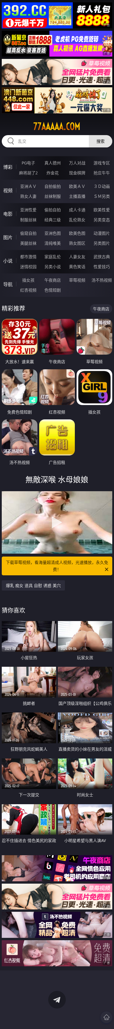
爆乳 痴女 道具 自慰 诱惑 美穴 (33, 585)
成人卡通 (77, 209)
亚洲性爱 (28, 209)
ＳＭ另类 (102, 196)
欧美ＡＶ (77, 186)
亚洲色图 (52, 233)
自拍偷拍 (52, 186)
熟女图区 (77, 243)
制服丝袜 (28, 219)
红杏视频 (28, 290)
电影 (8, 214)
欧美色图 (77, 233)
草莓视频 (77, 280)
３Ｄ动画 (102, 186)
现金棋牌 (77, 173)
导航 (8, 284)
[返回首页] (106, 1017)
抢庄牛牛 (102, 173)
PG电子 (28, 163)
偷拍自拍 (52, 209)
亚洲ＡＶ (28, 186)
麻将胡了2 (28, 173)
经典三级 (52, 219)
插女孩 (28, 280)
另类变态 (102, 219)
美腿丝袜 (28, 243)
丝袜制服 (52, 196)
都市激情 (28, 256)
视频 (8, 190)
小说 (8, 261)
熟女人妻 (28, 196)
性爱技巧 (102, 266)
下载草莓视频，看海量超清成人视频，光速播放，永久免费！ (57, 565)
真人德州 (52, 163)
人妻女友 (77, 256)
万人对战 (77, 163)
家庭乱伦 (52, 256)
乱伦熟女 (77, 219)
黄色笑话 (77, 266)
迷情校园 (28, 266)
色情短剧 (52, 290)
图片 (8, 237)
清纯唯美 (52, 243)
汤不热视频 (101, 280)
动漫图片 (102, 233)
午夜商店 (52, 280)
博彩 (8, 167)
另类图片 (102, 243)
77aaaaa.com (56, 126)
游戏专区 (102, 163)
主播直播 (77, 196)
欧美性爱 (102, 209)
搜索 (100, 141)
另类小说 (52, 266)
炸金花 (52, 173)
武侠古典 (102, 256)
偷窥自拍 (28, 233)
